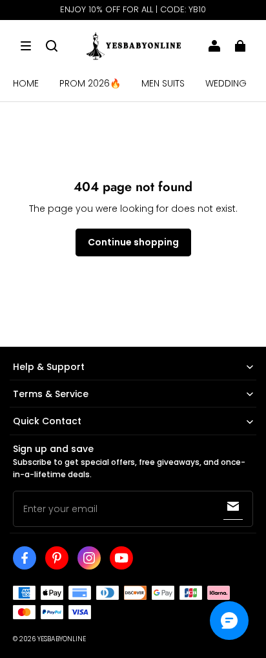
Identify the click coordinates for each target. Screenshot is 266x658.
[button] (26, 46)
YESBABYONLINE (61, 639)
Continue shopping (133, 242)
